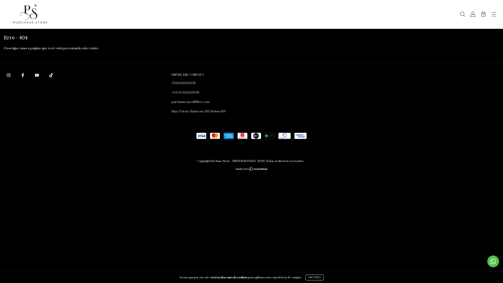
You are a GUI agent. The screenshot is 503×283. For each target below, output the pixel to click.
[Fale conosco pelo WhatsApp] (493, 261)
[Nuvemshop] (251, 170)
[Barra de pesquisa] (462, 15)
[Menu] (493, 15)
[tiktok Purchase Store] (51, 75)
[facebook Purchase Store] (23, 75)
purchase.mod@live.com (191, 102)
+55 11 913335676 (185, 92)
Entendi (314, 277)
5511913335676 (184, 83)
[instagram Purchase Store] (9, 75)
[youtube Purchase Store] (37, 75)
